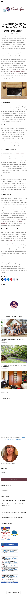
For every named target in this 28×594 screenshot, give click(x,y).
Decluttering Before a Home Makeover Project (13, 391)
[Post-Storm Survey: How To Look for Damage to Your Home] (14, 354)
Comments (19, 291)
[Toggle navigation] (2, 1)
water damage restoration (18, 71)
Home (14, 20)
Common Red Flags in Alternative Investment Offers (13, 509)
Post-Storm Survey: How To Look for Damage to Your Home (13, 513)
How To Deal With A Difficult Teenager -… (9, 551)
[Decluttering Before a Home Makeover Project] (14, 380)
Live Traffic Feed (9, 544)
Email (3, 472)
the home (11, 240)
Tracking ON (14, 582)
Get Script (5, 582)
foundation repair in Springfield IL (12, 142)
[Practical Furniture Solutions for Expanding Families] (14, 328)
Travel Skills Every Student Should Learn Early (11, 517)
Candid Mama (10, 291)
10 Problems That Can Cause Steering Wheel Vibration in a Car (12, 504)
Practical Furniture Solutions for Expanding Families (13, 500)
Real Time (9, 582)
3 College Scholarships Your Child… (8, 547)
